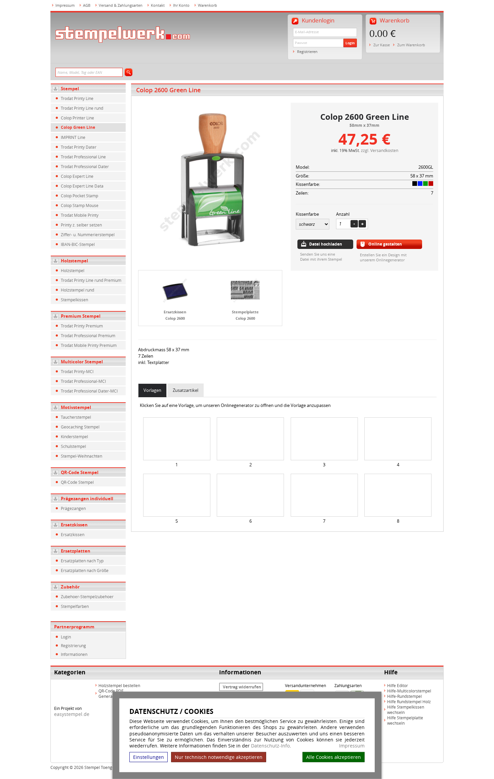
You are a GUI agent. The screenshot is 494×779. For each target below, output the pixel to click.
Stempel (70, 89)
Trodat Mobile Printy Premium (89, 345)
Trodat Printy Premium (82, 325)
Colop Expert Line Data (82, 186)
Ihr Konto (181, 5)
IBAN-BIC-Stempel (78, 244)
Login (350, 43)
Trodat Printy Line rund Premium (91, 280)
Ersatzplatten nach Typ (82, 560)
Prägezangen (73, 508)
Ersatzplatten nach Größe (85, 570)
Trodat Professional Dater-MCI (89, 391)
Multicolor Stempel (82, 362)
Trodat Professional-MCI (83, 381)
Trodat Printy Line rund (82, 108)
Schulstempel (73, 446)
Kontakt (158, 5)
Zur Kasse (381, 44)
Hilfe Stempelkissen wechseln (405, 709)
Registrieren (307, 51)
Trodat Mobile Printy (79, 215)
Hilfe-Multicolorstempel (409, 690)
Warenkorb (207, 5)
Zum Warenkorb (411, 44)
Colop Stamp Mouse (79, 205)
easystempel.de (71, 714)
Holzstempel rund (77, 290)
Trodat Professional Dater (85, 166)
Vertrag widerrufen (242, 687)
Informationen (74, 654)
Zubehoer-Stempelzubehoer (87, 596)
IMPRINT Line (73, 137)
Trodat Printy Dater (78, 147)
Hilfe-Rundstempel (404, 696)
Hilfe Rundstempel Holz (409, 701)
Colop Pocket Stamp (79, 195)
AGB (86, 5)
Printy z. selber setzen (81, 224)
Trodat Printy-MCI (77, 371)
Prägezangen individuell (87, 499)
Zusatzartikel (185, 390)
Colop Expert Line (77, 176)
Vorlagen (152, 390)
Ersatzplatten (75, 551)
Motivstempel (76, 407)
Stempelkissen (74, 299)
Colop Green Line (78, 127)
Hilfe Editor (397, 685)
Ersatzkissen (74, 525)
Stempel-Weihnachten (81, 456)
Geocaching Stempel (80, 426)
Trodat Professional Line (83, 156)
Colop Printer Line (77, 117)
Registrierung (73, 645)
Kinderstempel (74, 436)
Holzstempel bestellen (119, 685)
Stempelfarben (75, 606)
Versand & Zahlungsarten (120, 5)
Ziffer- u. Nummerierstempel (88, 234)
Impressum (352, 746)
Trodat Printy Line (77, 98)
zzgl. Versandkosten (379, 150)
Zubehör (70, 587)
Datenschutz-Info (270, 745)
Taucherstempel (76, 417)
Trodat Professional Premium (88, 335)
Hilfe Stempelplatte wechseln (405, 720)
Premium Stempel (80, 316)
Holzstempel (74, 261)
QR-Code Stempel (79, 472)
